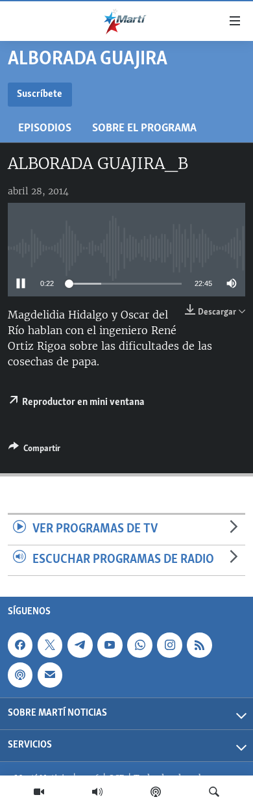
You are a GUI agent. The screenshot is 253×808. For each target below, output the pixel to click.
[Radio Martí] (97, 791)
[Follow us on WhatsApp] (139, 644)
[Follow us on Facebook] (20, 644)
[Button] (34, 450)
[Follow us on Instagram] (169, 644)
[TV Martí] (38, 791)
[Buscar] (214, 791)
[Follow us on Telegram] (79, 644)
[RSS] (199, 644)
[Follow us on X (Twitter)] (50, 644)
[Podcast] (155, 791)
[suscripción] (50, 674)
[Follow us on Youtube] (109, 644)
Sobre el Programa (144, 128)
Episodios (44, 128)
